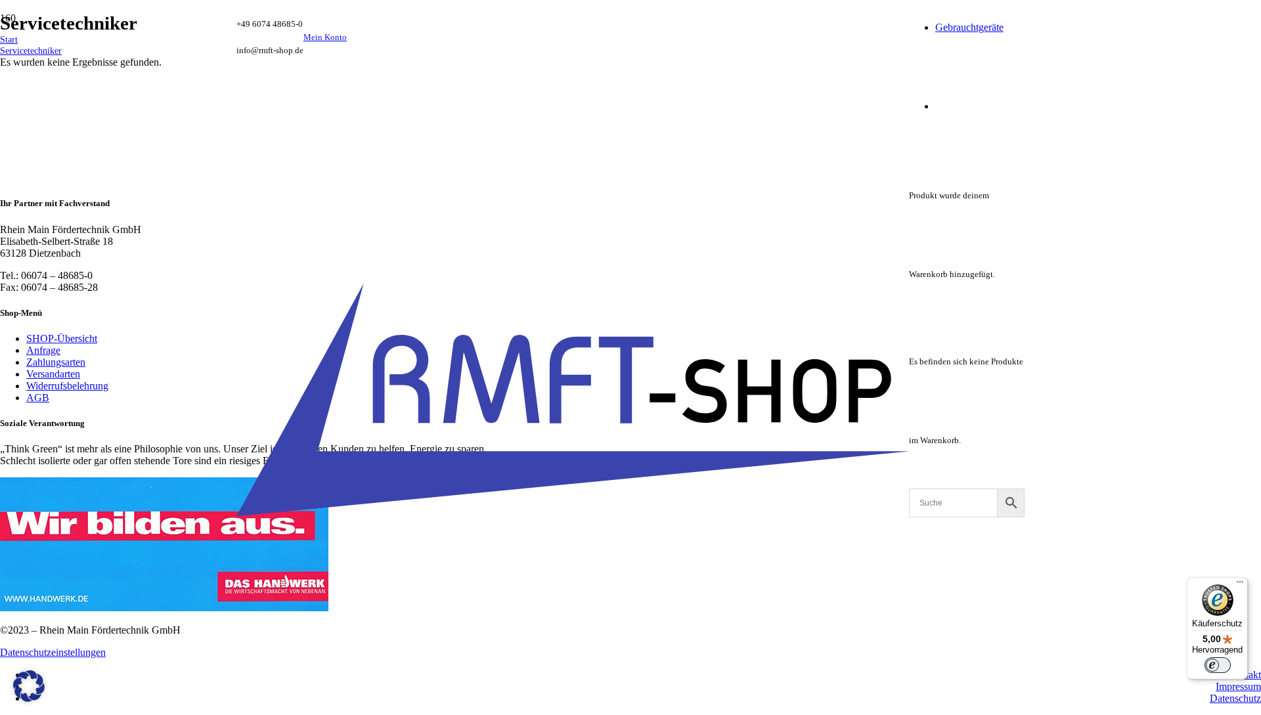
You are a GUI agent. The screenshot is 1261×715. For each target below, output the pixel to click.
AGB (37, 397)
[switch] (1218, 665)
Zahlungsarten (55, 362)
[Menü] (1240, 585)
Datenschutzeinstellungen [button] (53, 652)
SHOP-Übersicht (61, 338)
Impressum (1238, 686)
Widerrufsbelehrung (67, 385)
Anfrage (43, 350)
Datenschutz (1235, 698)
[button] (29, 686)
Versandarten (53, 373)
